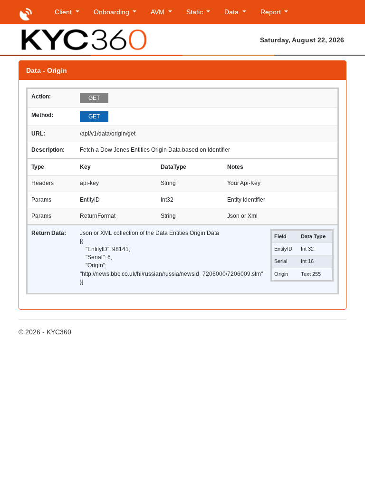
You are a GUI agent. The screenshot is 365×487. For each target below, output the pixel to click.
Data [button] (232, 12)
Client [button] (64, 12)
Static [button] (195, 12)
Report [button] (271, 12)
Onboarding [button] (112, 12)
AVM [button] (158, 12)
